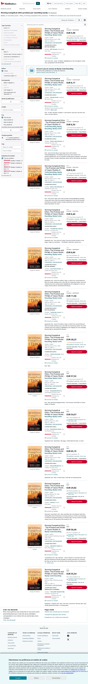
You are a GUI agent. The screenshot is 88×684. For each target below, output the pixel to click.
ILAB (55, 109)
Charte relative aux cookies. (68, 671)
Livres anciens (37, 8)
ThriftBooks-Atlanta (56, 228)
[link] (84, 20)
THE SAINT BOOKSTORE (57, 592)
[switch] (3, 138)
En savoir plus (5, 64)
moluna (52, 502)
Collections (22, 8)
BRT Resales (53, 49)
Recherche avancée (6, 8)
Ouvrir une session (58, 3)
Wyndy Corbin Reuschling (53, 532)
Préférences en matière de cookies (43, 648)
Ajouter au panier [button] (76, 43)
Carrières (39, 641)
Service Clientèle (56, 638)
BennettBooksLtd (55, 465)
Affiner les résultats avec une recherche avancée (66, 15)
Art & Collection (52, 8)
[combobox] (29, 3)
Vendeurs (67, 8)
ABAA (52, 109)
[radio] (2, 75)
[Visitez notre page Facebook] (68, 636)
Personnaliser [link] (56, 678)
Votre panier (11, 648)
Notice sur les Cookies (42, 652)
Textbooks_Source (55, 312)
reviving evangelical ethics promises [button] (36, 15)
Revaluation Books (55, 429)
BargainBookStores (56, 390)
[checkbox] (2, 28)
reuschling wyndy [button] (13, 15)
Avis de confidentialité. (67, 673)
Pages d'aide (55, 635)
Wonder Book (54, 97)
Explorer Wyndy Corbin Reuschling (46, 72)
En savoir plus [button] (5, 175)
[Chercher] (38, 3)
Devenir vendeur (82, 8)
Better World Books (56, 141)
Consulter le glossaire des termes (55, 614)
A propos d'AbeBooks (42, 635)
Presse (39, 638)
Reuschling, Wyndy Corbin (53, 35)
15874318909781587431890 (53, 42)
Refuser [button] (36, 678)
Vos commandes (12, 645)
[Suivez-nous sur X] (68, 639)
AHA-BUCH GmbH (55, 546)
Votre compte (69, 3)
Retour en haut (44, 628)
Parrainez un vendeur (28, 641)
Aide (84, 3)
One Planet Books (55, 268)
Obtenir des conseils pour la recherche (57, 612)
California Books (55, 354)
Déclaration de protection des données (43, 644)
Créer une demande (9, 620)
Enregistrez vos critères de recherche (56, 617)
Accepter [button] (18, 678)
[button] (22, 101)
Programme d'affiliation (28, 638)
